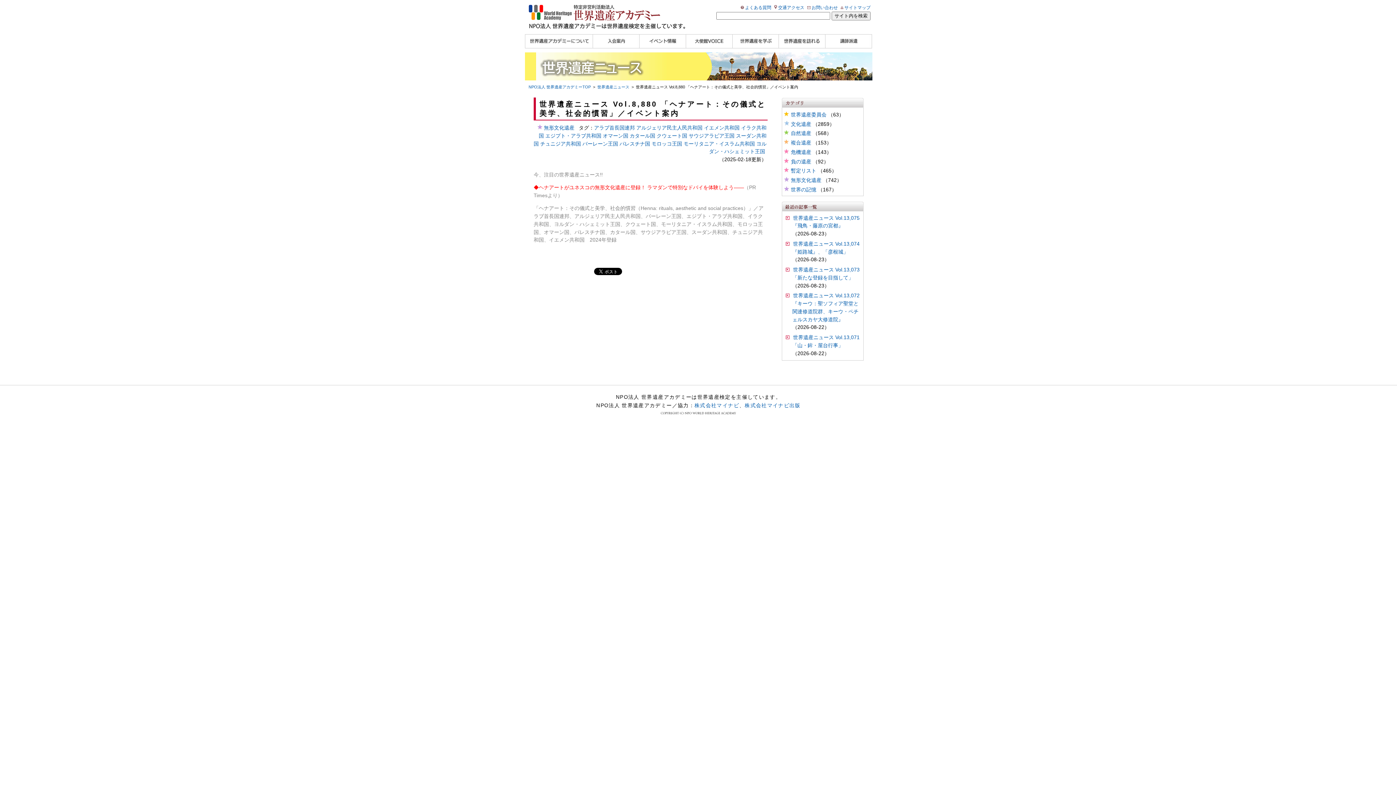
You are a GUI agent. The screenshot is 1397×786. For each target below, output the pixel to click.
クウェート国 (672, 136)
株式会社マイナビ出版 (773, 405)
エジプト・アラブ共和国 (573, 136)
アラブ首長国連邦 (614, 128)
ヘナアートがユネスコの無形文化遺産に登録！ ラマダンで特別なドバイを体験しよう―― (641, 187)
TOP (560, 87)
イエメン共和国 (722, 128)
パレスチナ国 (635, 144)
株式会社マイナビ (716, 405)
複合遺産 (801, 143)
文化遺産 (801, 124)
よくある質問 (758, 7)
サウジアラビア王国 (712, 136)
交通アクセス (791, 7)
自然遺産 (801, 133)
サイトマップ (857, 7)
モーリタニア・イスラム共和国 (719, 144)
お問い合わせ (825, 7)
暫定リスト (803, 171)
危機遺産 (801, 152)
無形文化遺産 (806, 180)
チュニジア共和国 (560, 144)
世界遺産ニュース (613, 87)
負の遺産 (801, 161)
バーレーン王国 (600, 144)
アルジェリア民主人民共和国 (669, 128)
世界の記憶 (803, 189)
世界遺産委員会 (809, 115)
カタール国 (642, 136)
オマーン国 (615, 136)
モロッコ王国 (667, 144)
